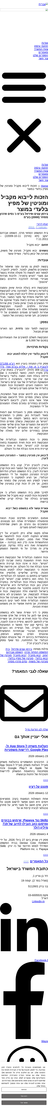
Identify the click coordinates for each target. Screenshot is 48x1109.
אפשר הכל (24, 1103)
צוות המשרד (41, 49)
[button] (24, 111)
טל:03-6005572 (39, 892)
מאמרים (43, 52)
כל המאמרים (39, 861)
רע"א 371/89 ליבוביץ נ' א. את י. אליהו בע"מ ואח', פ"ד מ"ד (24, 366)
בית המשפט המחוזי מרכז (27, 651)
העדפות (24, 1089)
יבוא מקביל (34, 655)
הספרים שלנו (40, 55)
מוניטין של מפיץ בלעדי (20, 658)
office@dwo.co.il (31, 898)
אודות (45, 42)
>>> (45, 780)
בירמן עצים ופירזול (21, 649)
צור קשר (43, 58)
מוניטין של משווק (38, 661)
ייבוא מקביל (20, 655)
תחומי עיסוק (41, 46)
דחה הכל (24, 1096)
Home (44, 185)
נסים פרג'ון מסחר (17, 661)
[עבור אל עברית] (43, 4)
